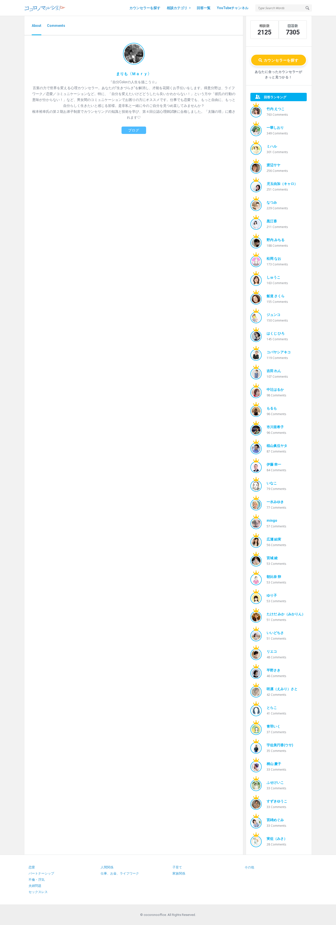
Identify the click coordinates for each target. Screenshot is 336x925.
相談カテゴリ (177, 8)
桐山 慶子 (274, 764)
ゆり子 (272, 595)
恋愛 (32, 867)
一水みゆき (275, 502)
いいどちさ (275, 633)
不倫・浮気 (37, 879)
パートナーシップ (41, 873)
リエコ (272, 651)
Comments (56, 26)
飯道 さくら (276, 296)
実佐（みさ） (277, 839)
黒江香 (272, 221)
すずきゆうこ (277, 801)
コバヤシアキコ (279, 352)
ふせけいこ (275, 782)
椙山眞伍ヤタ (277, 446)
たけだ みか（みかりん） (286, 614)
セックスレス (38, 892)
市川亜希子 (275, 427)
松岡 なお (274, 258)
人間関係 (107, 867)
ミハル (272, 146)
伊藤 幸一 (274, 464)
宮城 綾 (272, 558)
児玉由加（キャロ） (282, 184)
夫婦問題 (35, 886)
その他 (249, 867)
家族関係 (178, 873)
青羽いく (273, 726)
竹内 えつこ (276, 109)
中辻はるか (275, 389)
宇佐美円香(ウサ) (280, 745)
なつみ (272, 202)
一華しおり (275, 128)
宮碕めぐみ (275, 820)
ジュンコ (273, 315)
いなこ (272, 483)
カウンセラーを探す (144, 8)
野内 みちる (276, 240)
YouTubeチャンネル (232, 8)
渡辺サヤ (273, 165)
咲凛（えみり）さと (282, 689)
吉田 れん (274, 371)
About (36, 26)
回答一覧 (204, 8)
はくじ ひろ (276, 333)
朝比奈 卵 (274, 577)
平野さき (273, 670)
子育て (177, 867)
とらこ (272, 708)
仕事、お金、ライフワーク (120, 873)
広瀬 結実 (274, 539)
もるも (272, 408)
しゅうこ (273, 277)
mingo (272, 520)
